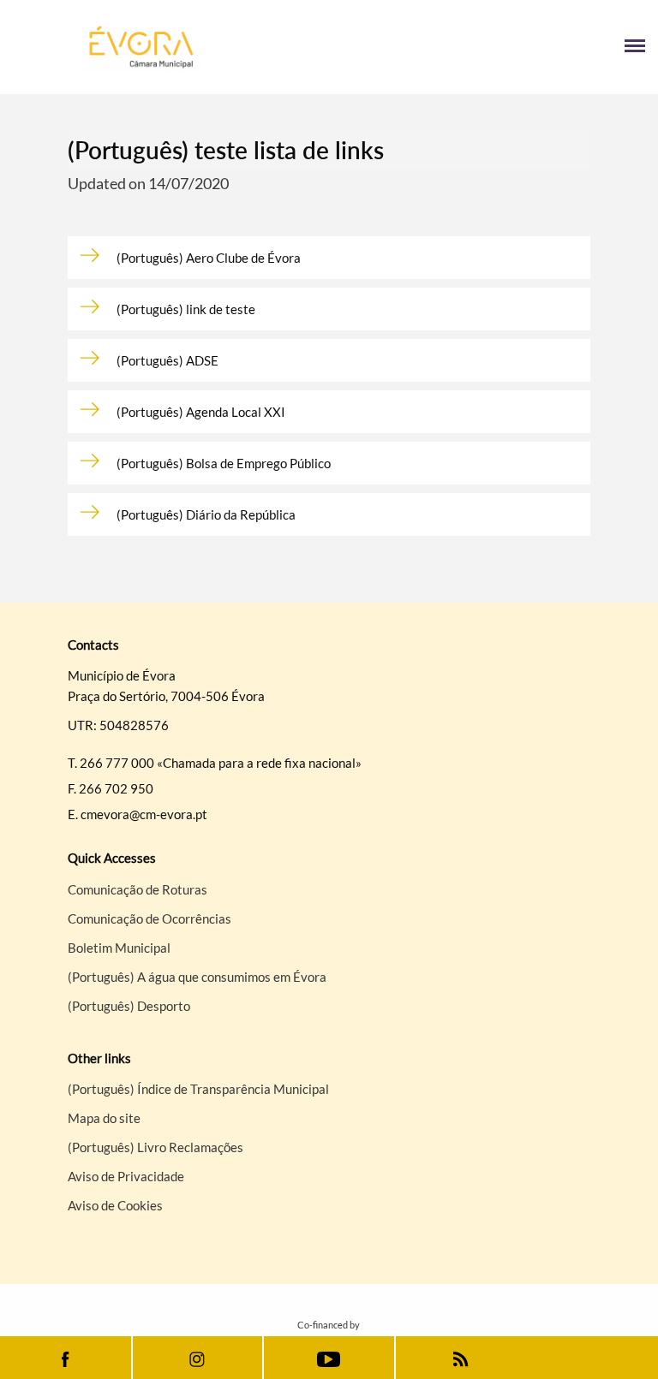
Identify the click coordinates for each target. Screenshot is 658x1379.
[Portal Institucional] (171, 47)
